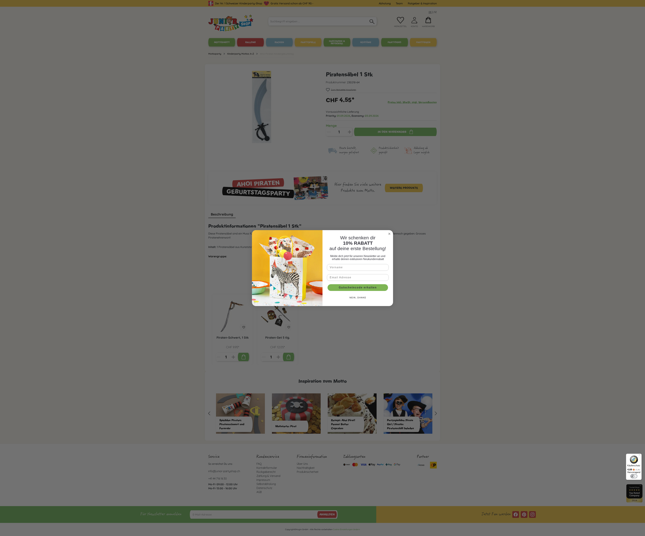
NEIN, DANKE (358, 297)
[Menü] (640, 456)
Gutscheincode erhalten (358, 287)
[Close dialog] (389, 234)
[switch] (634, 476)
